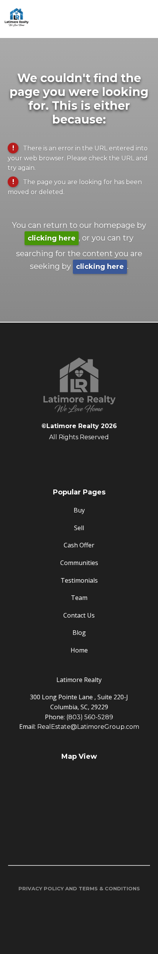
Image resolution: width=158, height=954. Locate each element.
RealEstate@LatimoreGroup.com (88, 726)
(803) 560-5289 (89, 717)
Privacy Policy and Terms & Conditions (79, 888)
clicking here (52, 238)
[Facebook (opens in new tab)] (79, 457)
